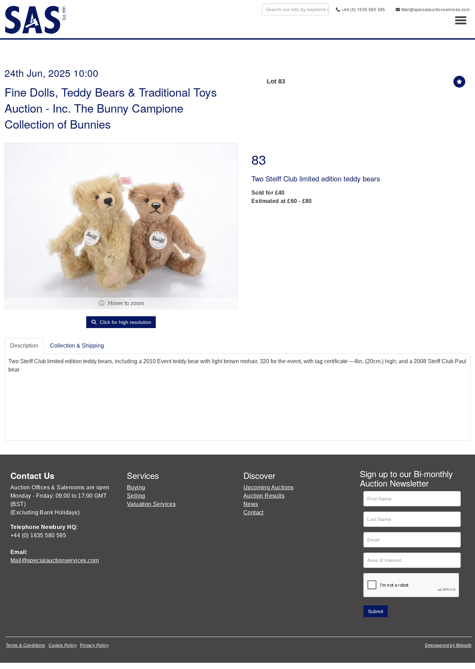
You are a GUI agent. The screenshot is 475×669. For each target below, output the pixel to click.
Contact (253, 512)
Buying (136, 487)
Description (24, 346)
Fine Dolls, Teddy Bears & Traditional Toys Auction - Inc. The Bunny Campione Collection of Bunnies (111, 107)
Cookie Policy (63, 645)
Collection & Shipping (77, 346)
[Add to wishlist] (459, 82)
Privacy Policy (94, 645)
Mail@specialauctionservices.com (435, 9)
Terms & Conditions (25, 645)
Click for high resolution (124, 322)
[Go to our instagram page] (410, 627)
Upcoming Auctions (268, 487)
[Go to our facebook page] (366, 627)
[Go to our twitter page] (381, 627)
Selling (136, 496)
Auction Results (263, 496)
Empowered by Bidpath (448, 645)
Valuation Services (151, 504)
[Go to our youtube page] (395, 627)
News (250, 504)
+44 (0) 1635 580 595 (362, 9)
